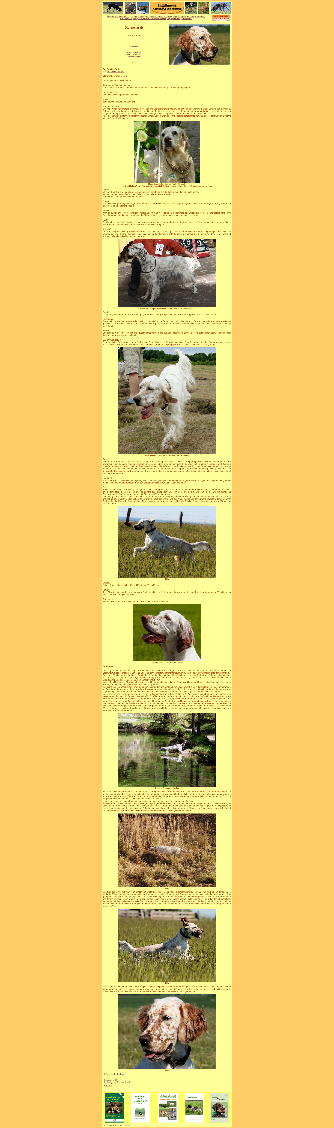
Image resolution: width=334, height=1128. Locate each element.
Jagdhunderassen (137, 17)
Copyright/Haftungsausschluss (179, 19)
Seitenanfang (113, 1125)
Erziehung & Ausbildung (196, 17)
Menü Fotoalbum (124, 1125)
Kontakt (163, 19)
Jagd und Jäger (179, 17)
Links (157, 19)
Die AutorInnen (126, 19)
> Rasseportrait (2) (110, 1080)
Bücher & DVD (149, 19)
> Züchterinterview (110, 1084)
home (104, 1125)
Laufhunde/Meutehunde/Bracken (158, 17)
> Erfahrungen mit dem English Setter (117, 1082)
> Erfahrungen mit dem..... (134, 54)
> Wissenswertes (134, 56)
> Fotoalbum (107, 1086)
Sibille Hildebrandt (115, 71)
